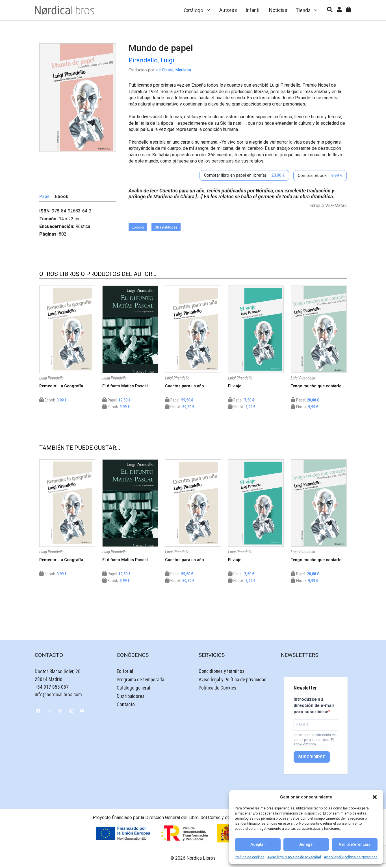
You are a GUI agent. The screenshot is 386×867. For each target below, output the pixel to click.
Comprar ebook (320, 175)
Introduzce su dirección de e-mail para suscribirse (314, 706)
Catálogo (193, 10)
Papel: (119, 400)
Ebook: (55, 400)
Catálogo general (133, 688)
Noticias (278, 10)
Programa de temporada (140, 679)
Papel (45, 196)
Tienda (303, 10)
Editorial (125, 671)
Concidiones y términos (221, 671)
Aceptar (257, 844)
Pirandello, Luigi (151, 60)
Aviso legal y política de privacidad (294, 857)
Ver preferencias (354, 844)
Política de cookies (249, 857)
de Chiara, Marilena (173, 70)
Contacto (126, 704)
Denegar (306, 844)
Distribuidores (130, 696)
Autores (228, 10)
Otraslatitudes (166, 227)
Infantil (253, 10)
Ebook (61, 196)
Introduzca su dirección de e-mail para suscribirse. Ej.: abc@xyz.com (315, 740)
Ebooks (138, 227)
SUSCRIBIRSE (311, 757)
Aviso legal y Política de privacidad (232, 679)
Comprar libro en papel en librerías (244, 175)
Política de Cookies (217, 688)
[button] (375, 797)
